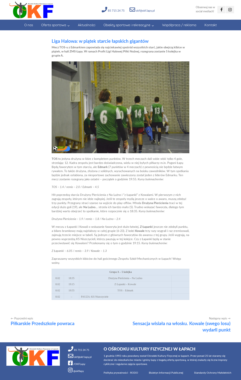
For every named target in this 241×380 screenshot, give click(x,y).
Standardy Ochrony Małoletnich (212, 372)
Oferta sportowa (53, 25)
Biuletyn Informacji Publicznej (166, 372)
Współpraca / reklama (179, 25)
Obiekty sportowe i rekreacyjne (126, 25)
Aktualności (86, 25)
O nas (28, 25)
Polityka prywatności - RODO (121, 372)
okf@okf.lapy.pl (145, 10)
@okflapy (78, 371)
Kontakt (210, 25)
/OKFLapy (79, 364)
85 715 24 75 (116, 10)
